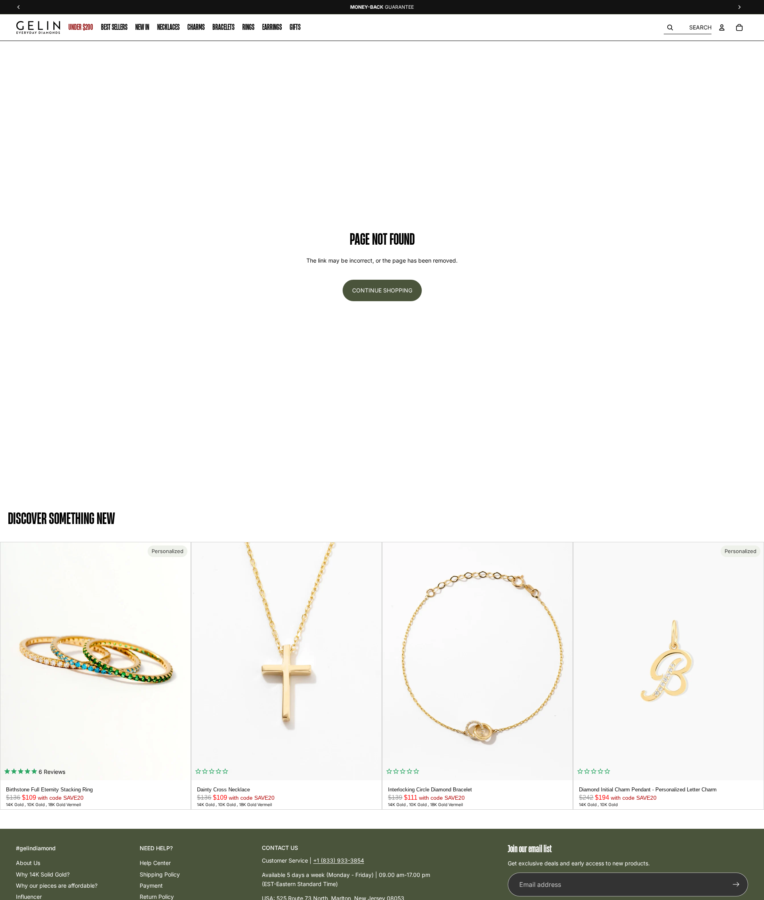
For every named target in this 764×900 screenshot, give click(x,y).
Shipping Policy (160, 874)
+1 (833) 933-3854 (338, 860)
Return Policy (157, 896)
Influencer (29, 896)
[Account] (722, 27)
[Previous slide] (9, 661)
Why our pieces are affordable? (56, 885)
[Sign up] (736, 885)
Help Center (155, 862)
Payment (151, 885)
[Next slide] (182, 661)
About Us (28, 862)
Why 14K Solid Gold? (43, 874)
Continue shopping (382, 290)
